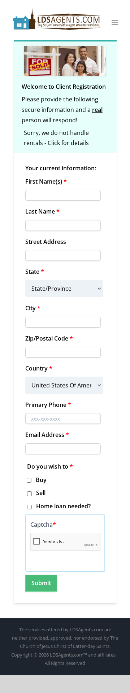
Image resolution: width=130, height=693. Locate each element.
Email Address (47, 435)
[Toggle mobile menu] (115, 22)
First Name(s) (46, 181)
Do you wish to (50, 466)
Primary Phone (48, 405)
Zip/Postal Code (49, 338)
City (32, 308)
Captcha (43, 524)
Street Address (45, 242)
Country (38, 368)
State (34, 272)
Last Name (42, 211)
